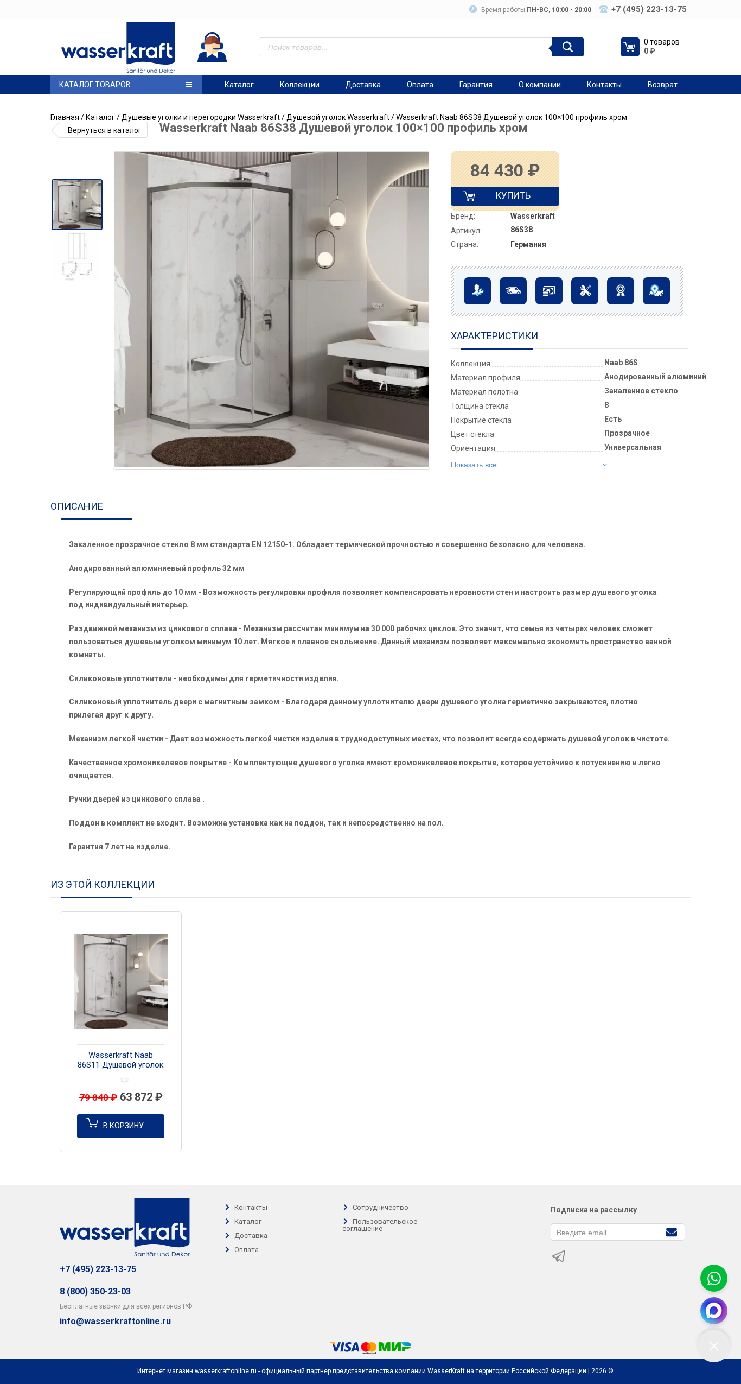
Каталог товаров (95, 84)
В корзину (123, 1125)
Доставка (363, 84)
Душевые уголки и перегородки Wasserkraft (201, 117)
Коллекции (300, 84)
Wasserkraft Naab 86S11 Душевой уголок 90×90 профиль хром (121, 1060)
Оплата (420, 84)
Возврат (663, 84)
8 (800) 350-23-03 (95, 1291)
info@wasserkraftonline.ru (115, 1321)
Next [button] (421, 311)
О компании (540, 84)
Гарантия (476, 84)
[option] (76, 205)
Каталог (239, 84)
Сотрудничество (380, 1207)
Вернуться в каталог (105, 130)
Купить (504, 198)
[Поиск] (568, 46)
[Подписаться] (671, 1231)
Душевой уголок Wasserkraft (337, 117)
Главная (64, 117)
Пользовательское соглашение (379, 1225)
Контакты (604, 84)
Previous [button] (125, 311)
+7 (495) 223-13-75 (98, 1269)
